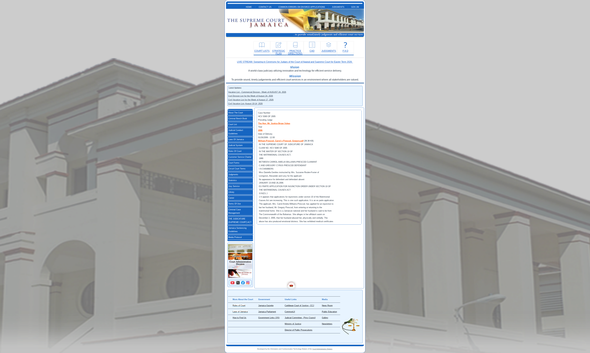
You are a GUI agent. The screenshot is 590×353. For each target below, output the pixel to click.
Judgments (338, 7)
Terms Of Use (234, 204)
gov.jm (355, 7)
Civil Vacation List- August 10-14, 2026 (245, 103)
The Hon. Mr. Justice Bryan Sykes (274, 123)
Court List (232, 124)
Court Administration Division (322, 349)
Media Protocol (235, 237)
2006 (260, 130)
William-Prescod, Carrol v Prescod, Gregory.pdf (280, 141)
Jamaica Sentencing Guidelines (237, 230)
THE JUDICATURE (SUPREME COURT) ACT (240, 220)
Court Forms (233, 163)
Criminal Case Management (234, 211)
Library (231, 192)
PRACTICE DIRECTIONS (295, 52)
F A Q (345, 51)
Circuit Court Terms (237, 169)
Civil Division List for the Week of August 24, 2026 (250, 96)
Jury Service (234, 186)
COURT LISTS (261, 51)
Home (249, 7)
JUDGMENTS (328, 51)
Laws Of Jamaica (236, 139)
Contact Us (265, 7)
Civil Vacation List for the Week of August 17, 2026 (250, 100)
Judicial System (235, 145)
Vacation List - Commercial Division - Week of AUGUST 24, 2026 (257, 92)
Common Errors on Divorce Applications (301, 7)
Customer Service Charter (239, 157)
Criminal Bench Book (237, 119)
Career (231, 198)
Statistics (232, 180)
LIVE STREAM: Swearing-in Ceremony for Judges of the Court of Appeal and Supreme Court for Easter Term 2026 (295, 61)
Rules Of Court (235, 151)
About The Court (235, 113)
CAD (312, 51)
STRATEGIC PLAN (278, 52)
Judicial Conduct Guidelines (235, 132)
